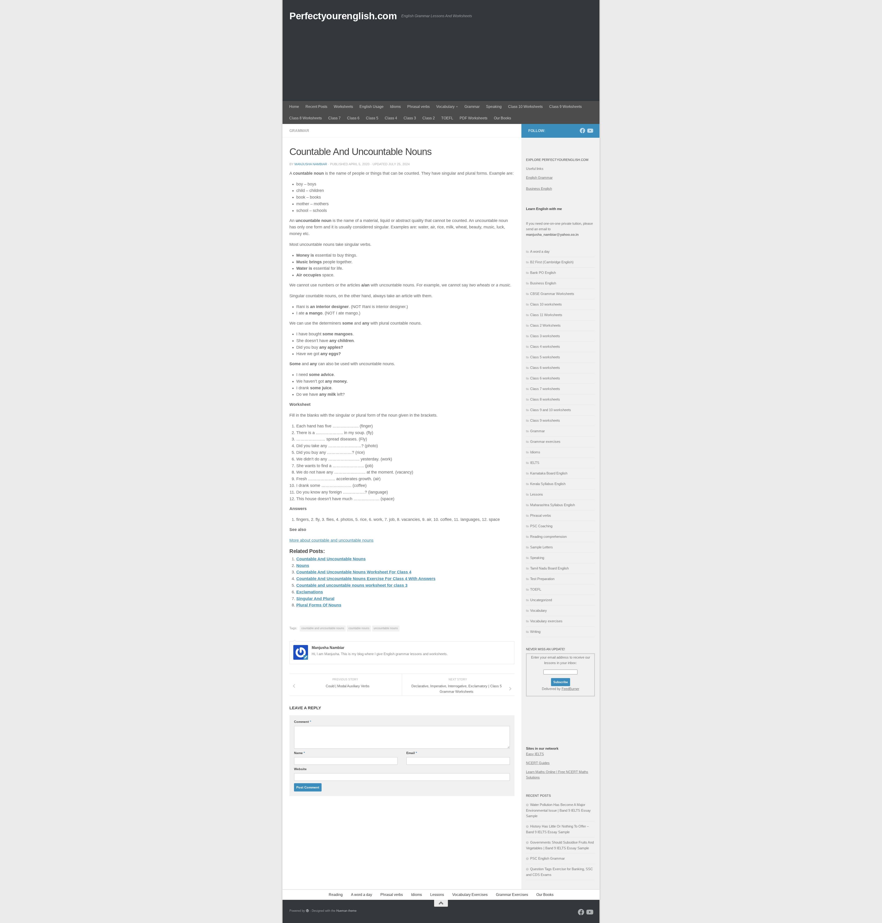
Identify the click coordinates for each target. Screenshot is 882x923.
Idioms (395, 107)
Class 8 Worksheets (305, 118)
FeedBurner (570, 689)
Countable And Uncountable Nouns (331, 559)
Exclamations (309, 592)
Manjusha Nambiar (310, 164)
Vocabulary (445, 107)
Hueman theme (346, 910)
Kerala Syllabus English (547, 484)
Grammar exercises (545, 441)
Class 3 (410, 118)
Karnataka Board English (548, 473)
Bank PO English (543, 273)
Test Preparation (542, 579)
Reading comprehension (548, 537)
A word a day (540, 251)
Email (411, 753)
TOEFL (447, 118)
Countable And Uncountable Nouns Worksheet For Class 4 (353, 572)
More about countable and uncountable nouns (331, 540)
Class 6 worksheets (545, 368)
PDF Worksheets (473, 118)
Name (299, 753)
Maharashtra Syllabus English (552, 505)
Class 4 (391, 118)
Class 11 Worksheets (546, 315)
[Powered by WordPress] (307, 910)
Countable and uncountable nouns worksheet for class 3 (351, 585)
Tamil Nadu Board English (549, 568)
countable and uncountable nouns (322, 628)
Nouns (302, 565)
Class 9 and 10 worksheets (550, 410)
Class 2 (428, 118)
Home (294, 107)
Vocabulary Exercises (470, 895)
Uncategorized (541, 600)
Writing (535, 632)
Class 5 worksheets (545, 357)
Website (300, 769)
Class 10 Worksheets (525, 107)
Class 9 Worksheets (565, 107)
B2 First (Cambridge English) (552, 262)
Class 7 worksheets (545, 389)
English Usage (371, 107)
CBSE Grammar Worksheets (552, 294)
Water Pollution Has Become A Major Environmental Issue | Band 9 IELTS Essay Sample (558, 810)
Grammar (472, 107)
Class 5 (372, 118)
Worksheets (343, 107)
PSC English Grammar (547, 858)
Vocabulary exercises (546, 621)
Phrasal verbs (418, 107)
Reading (336, 895)
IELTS (534, 463)
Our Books (502, 118)
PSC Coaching (541, 526)
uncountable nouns (386, 628)
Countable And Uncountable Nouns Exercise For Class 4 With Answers (365, 578)
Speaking (494, 107)
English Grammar (539, 178)
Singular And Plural (315, 598)
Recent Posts (316, 107)
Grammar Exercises (512, 895)
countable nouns (358, 628)
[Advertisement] (441, 66)
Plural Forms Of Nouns (318, 605)
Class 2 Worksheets (545, 325)
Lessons (536, 494)
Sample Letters (541, 547)
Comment (302, 722)
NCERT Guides (538, 763)
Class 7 (334, 118)
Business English (539, 189)
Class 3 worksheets (545, 336)
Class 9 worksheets (545, 420)
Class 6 (353, 118)
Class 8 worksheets (545, 399)
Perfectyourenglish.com (343, 16)
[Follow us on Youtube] (590, 130)
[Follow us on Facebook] (582, 130)
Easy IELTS (535, 754)
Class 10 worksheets (546, 304)
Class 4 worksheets (545, 346)
